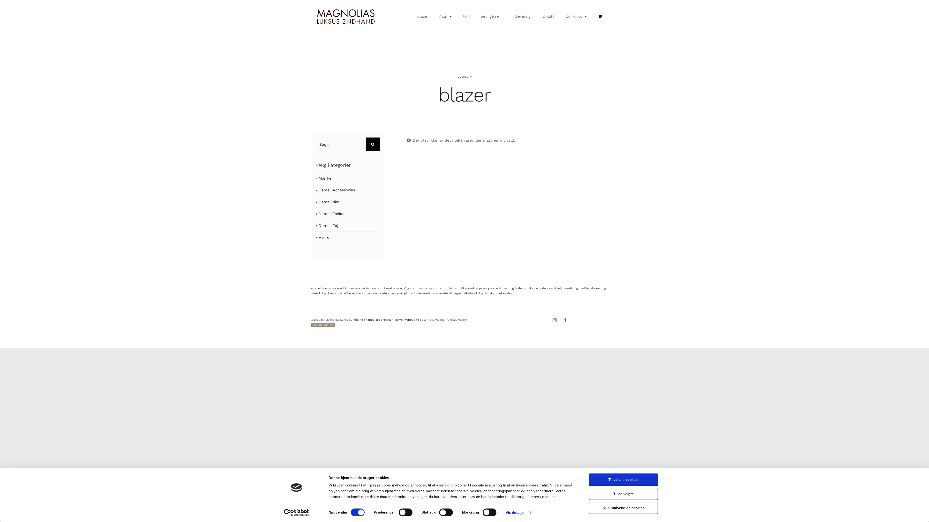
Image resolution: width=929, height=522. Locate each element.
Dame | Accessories (337, 190)
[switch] (405, 512)
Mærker (326, 178)
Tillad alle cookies (623, 480)
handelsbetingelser (379, 319)
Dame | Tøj (328, 225)
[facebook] (565, 320)
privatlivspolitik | (407, 319)
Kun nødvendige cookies (623, 508)
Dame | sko (329, 202)
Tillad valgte (623, 494)
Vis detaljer (515, 512)
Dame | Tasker (332, 213)
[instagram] (555, 320)
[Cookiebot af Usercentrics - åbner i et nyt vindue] (296, 512)
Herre (324, 237)
